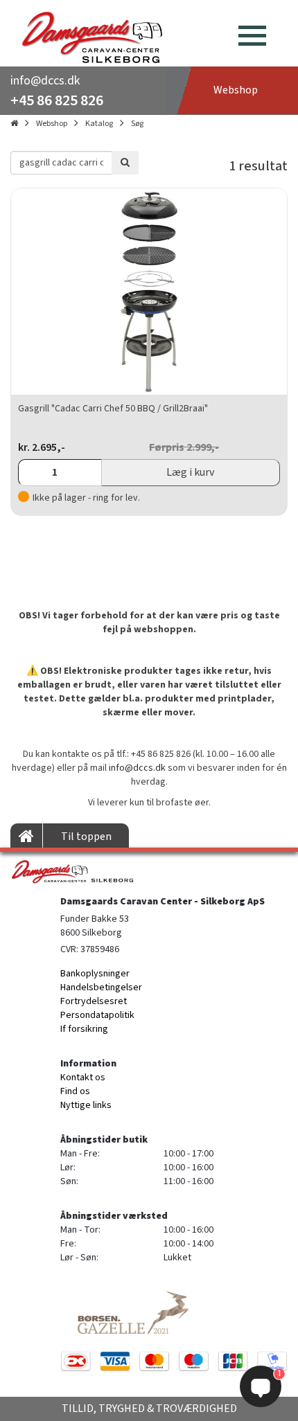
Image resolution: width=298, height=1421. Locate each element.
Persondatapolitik (97, 1015)
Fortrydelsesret (93, 1001)
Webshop (51, 123)
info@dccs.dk (45, 80)
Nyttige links (86, 1105)
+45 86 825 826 (56, 100)
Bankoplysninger (95, 974)
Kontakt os (82, 1077)
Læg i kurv (190, 472)
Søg (137, 123)
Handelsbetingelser (101, 987)
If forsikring (84, 1029)
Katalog (99, 123)
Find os (75, 1091)
